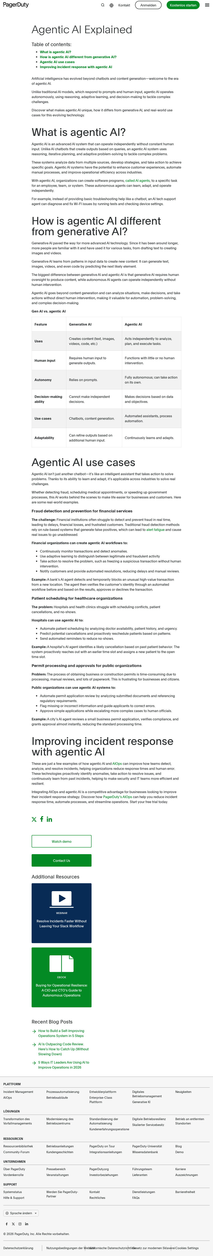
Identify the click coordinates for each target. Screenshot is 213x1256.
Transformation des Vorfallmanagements (17, 1121)
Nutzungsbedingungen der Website (63, 1248)
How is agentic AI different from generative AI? (78, 56)
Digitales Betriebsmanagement (147, 1094)
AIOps (7, 1097)
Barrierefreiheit (185, 1192)
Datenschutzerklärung (18, 1248)
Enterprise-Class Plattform (100, 1099)
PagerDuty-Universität (147, 1146)
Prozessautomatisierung (62, 1092)
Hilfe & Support (13, 1198)
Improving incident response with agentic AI (76, 66)
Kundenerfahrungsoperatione (106, 1129)
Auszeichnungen (186, 1175)
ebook (61, 977)
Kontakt (124, 5)
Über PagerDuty (14, 1169)
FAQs (136, 1198)
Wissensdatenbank (145, 1152)
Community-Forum (16, 1152)
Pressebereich (56, 1169)
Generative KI (141, 1102)
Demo (179, 1152)
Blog (178, 1146)
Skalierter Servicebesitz (148, 1125)
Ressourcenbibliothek (18, 1146)
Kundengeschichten (59, 1152)
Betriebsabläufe (57, 1097)
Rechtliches (97, 1198)
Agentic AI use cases (57, 61)
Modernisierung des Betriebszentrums (59, 1121)
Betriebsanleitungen (60, 1146)
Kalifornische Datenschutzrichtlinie (106, 1248)
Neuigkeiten (183, 1092)
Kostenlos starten (183, 5)
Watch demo (62, 841)
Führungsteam (142, 1169)
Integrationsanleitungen (105, 1152)
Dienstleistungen (143, 1192)
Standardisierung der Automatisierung (103, 1121)
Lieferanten (139, 1175)
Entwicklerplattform (102, 1092)
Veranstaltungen (57, 1175)
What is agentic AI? (55, 51)
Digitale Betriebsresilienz (149, 1119)
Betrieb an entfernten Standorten (189, 1121)
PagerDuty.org (99, 1169)
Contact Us (61, 860)
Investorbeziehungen (103, 1175)
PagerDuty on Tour (102, 1146)
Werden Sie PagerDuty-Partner (62, 1194)
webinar (61, 913)
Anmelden (148, 5)
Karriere (180, 1169)
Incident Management (18, 1092)
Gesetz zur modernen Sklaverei (149, 1248)
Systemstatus (12, 1192)
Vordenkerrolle (13, 1175)
